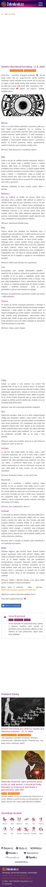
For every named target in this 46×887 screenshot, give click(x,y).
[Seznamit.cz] (31, 853)
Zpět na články (9, 14)
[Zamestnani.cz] (21, 861)
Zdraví (4, 793)
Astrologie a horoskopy (9, 735)
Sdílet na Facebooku (12, 605)
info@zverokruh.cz (26, 878)
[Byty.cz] (21, 848)
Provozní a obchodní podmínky (13, 875)
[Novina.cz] (36, 848)
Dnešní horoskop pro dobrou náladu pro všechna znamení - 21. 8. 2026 (22, 730)
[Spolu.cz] (31, 857)
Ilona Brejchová (17, 616)
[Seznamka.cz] (12, 857)
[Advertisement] (23, 40)
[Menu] (40, 4)
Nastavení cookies (9, 878)
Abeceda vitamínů (30, 70)
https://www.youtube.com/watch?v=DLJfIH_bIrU (18, 590)
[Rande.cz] (11, 853)
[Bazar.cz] (7, 848)
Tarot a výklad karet (16, 70)
